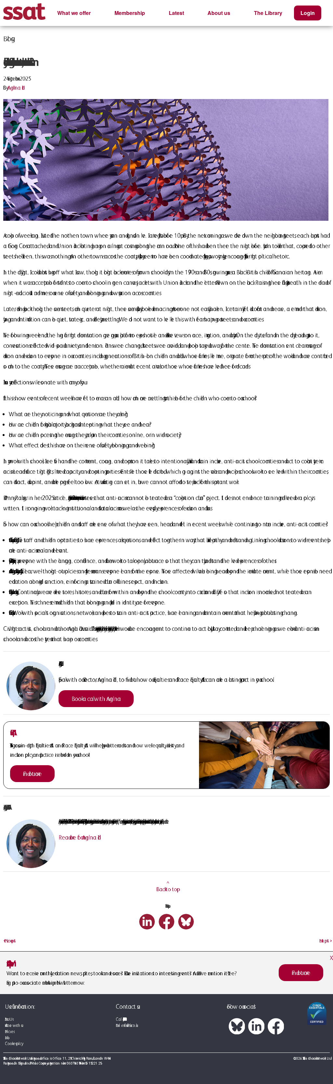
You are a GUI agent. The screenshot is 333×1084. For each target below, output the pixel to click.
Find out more (32, 773)
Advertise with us (13, 1025)
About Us (8, 1019)
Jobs (6, 1037)
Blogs (7, 38)
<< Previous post (9, 940)
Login (307, 13)
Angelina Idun (16, 87)
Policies (9, 1031)
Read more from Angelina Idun (80, 837)
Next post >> (324, 940)
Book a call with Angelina (96, 698)
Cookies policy (13, 1043)
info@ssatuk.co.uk (128, 1025)
